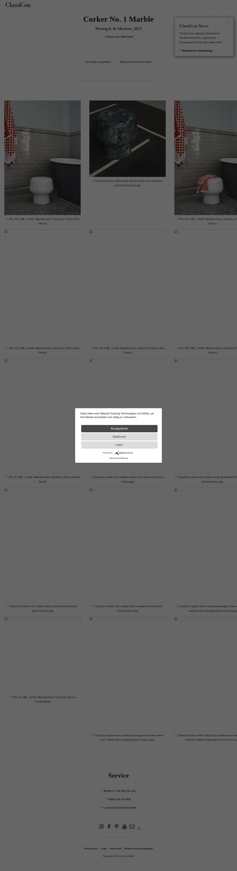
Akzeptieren (119, 428)
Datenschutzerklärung (118, 458)
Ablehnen (119, 436)
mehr (119, 445)
